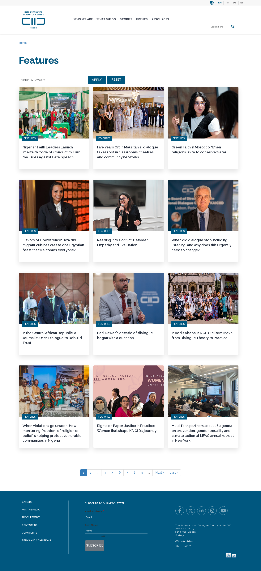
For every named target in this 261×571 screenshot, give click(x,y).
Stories (126, 19)
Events (142, 19)
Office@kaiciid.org (184, 541)
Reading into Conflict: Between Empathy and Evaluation (122, 242)
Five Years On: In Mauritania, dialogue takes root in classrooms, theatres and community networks (127, 152)
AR (227, 2)
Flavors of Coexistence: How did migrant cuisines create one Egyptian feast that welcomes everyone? (53, 245)
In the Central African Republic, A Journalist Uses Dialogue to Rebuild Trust (52, 338)
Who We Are (83, 19)
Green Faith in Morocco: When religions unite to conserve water (199, 149)
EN (220, 2)
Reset (116, 79)
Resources (160, 19)
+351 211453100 (183, 545)
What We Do (106, 19)
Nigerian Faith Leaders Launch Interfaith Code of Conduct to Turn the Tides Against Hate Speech (51, 152)
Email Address (93, 511)
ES (241, 2)
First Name (91, 525)
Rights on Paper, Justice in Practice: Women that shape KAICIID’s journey (126, 428)
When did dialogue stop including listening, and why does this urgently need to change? (201, 245)
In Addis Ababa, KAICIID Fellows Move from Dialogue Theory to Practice (202, 335)
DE (234, 2)
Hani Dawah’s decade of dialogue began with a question (125, 335)
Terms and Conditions (36, 540)
